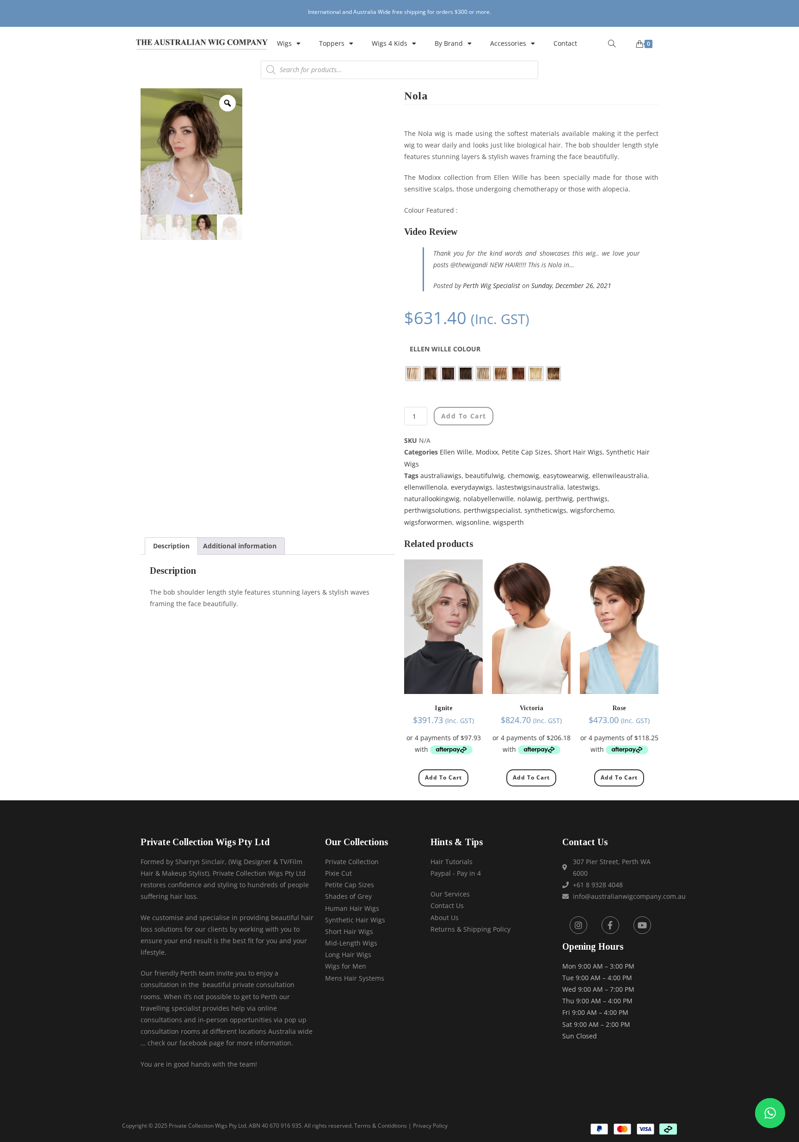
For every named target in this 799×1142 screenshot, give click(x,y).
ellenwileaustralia (619, 475)
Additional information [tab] (240, 545)
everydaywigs (471, 487)
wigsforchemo (592, 510)
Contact (565, 43)
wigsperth (508, 522)
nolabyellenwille (488, 498)
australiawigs (440, 475)
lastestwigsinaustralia (530, 487)
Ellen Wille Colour (445, 348)
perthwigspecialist (492, 510)
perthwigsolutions (432, 510)
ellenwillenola (425, 487)
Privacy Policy (430, 1126)
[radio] (413, 374)
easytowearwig (566, 475)
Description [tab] (171, 545)
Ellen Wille (456, 452)
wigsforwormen (428, 522)
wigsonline (472, 522)
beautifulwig (484, 475)
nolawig (529, 498)
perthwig (559, 498)
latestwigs (582, 487)
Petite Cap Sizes (526, 452)
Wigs (284, 43)
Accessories (508, 43)
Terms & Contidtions (380, 1126)
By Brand (449, 43)
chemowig (523, 475)
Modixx (487, 452)
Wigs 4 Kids (389, 43)
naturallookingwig (432, 498)
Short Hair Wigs (578, 452)
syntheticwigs (545, 510)
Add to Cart (443, 777)
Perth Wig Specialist (491, 285)
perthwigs (592, 498)
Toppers (331, 43)
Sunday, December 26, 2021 (571, 285)
